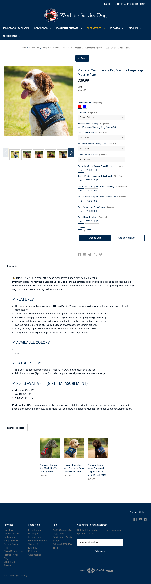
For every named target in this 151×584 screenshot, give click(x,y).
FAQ (6, 547)
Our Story (8, 530)
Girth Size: (87, 112)
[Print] (89, 254)
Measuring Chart (12, 533)
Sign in (119, 4)
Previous (6, 152)
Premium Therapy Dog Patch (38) (99, 127)
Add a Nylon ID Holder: (92, 217)
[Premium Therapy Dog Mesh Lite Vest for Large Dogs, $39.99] (50, 448)
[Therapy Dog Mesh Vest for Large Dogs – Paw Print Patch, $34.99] (74, 448)
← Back (82, 58)
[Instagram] (145, 519)
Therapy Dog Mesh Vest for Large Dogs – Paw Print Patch (74, 468)
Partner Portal (11, 554)
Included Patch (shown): (93, 123)
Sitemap (8, 565)
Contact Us (9, 561)
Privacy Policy (11, 544)
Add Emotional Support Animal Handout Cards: (103, 197)
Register (132, 4)
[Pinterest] (100, 254)
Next (71, 152)
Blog (6, 558)
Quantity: (81, 227)
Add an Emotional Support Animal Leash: (100, 176)
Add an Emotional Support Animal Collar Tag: (102, 166)
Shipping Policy (12, 540)
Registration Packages (16, 28)
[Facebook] (79, 254)
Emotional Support (67, 28)
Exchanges (9, 537)
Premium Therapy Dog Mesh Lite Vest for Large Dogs (49, 468)
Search (107, 4)
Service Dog (41, 28)
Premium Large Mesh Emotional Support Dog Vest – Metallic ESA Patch (97, 470)
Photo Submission (13, 551)
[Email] (84, 254)
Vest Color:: (90, 103)
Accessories (10, 36)
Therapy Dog (94, 28)
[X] (95, 254)
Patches (133, 28)
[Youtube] (140, 519)
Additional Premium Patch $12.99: (97, 144)
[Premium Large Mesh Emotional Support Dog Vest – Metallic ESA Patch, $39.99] (98, 448)
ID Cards (115, 28)
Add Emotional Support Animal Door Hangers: (102, 186)
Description (12, 266)
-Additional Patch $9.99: (93, 155)
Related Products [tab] (15, 427)
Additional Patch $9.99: (93, 132)
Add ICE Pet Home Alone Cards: (96, 207)
